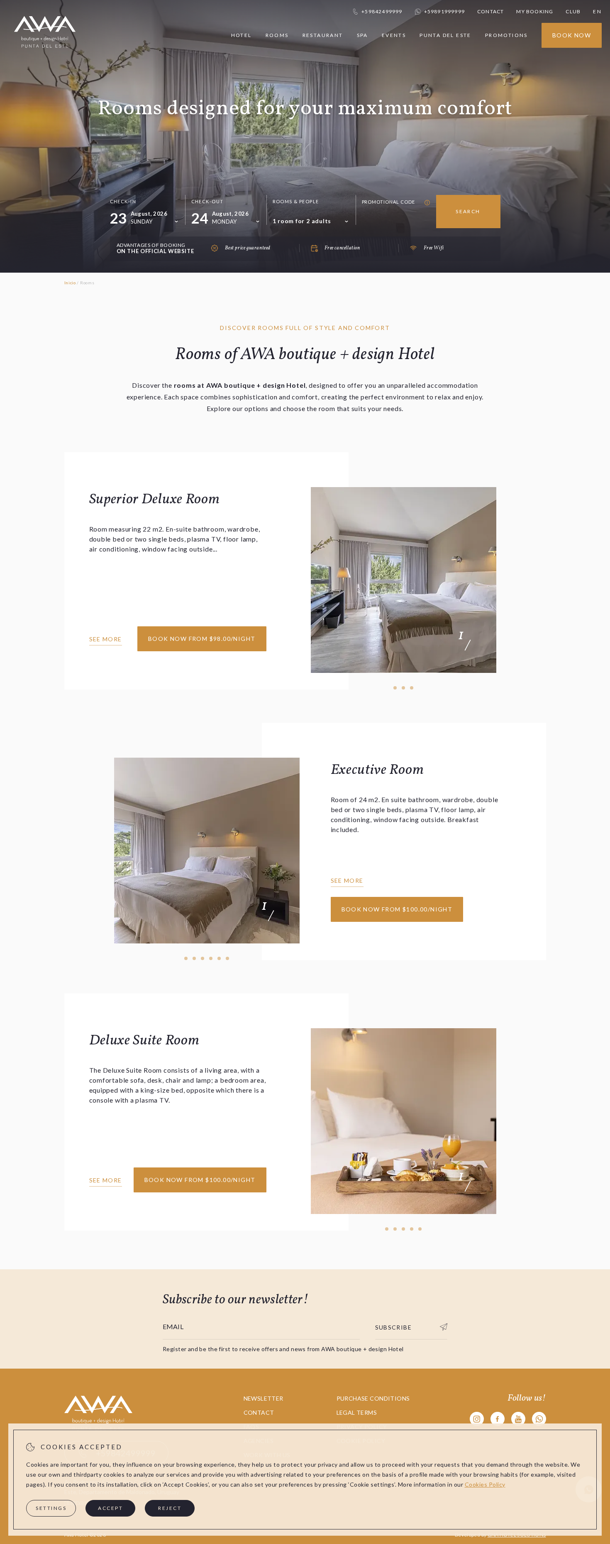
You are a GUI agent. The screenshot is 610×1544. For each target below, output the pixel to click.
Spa (362, 35)
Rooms (277, 35)
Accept (110, 1508)
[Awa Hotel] (45, 53)
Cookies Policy (485, 1484)
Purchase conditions (373, 1398)
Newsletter (263, 1398)
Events (394, 35)
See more (105, 639)
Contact (490, 11)
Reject (169, 1508)
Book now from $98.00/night (201, 638)
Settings (51, 1508)
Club (573, 11)
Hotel (241, 35)
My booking (534, 11)
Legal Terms (357, 1412)
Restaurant (323, 35)
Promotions (506, 35)
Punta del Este (445, 35)
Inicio (70, 282)
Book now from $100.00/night (397, 909)
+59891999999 (444, 11)
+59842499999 (381, 11)
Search (468, 211)
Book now (571, 35)
